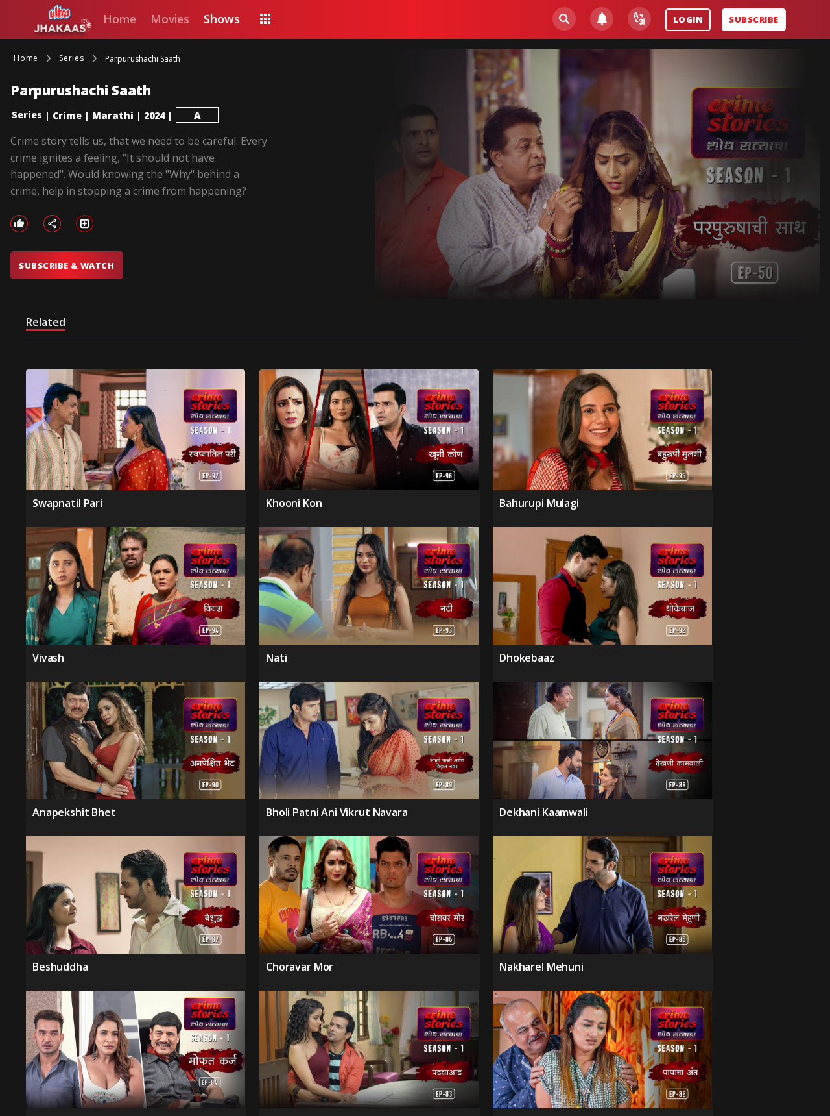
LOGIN (688, 19)
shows (221, 19)
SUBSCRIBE (753, 19)
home (119, 19)
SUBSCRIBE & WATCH (66, 265)
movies (169, 19)
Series (27, 114)
